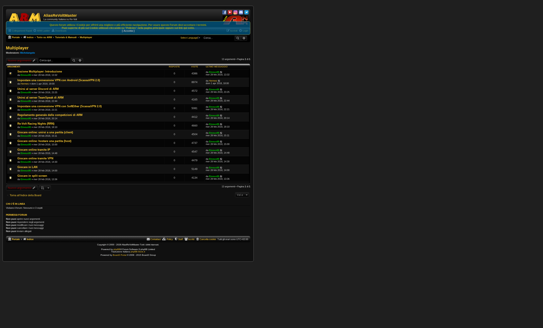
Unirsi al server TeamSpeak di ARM (40, 97)
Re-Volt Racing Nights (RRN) (35, 123)
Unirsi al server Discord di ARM (38, 88)
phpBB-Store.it (138, 251)
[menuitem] (206, 239)
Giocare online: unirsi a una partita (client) (45, 132)
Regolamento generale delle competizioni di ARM (50, 115)
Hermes (25, 83)
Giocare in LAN (27, 167)
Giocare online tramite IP (33, 149)
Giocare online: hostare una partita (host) (44, 141)
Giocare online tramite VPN (35, 158)
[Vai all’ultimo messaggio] (221, 72)
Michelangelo (27, 52)
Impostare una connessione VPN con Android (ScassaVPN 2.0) (58, 80)
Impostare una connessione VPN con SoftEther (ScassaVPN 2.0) (59, 106)
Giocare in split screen (32, 175)
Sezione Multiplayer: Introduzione (39, 71)
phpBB (116, 249)
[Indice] (25, 17)
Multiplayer (17, 48)
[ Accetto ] (128, 30)
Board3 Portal (119, 255)
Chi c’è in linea (15, 204)
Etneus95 (26, 75)
